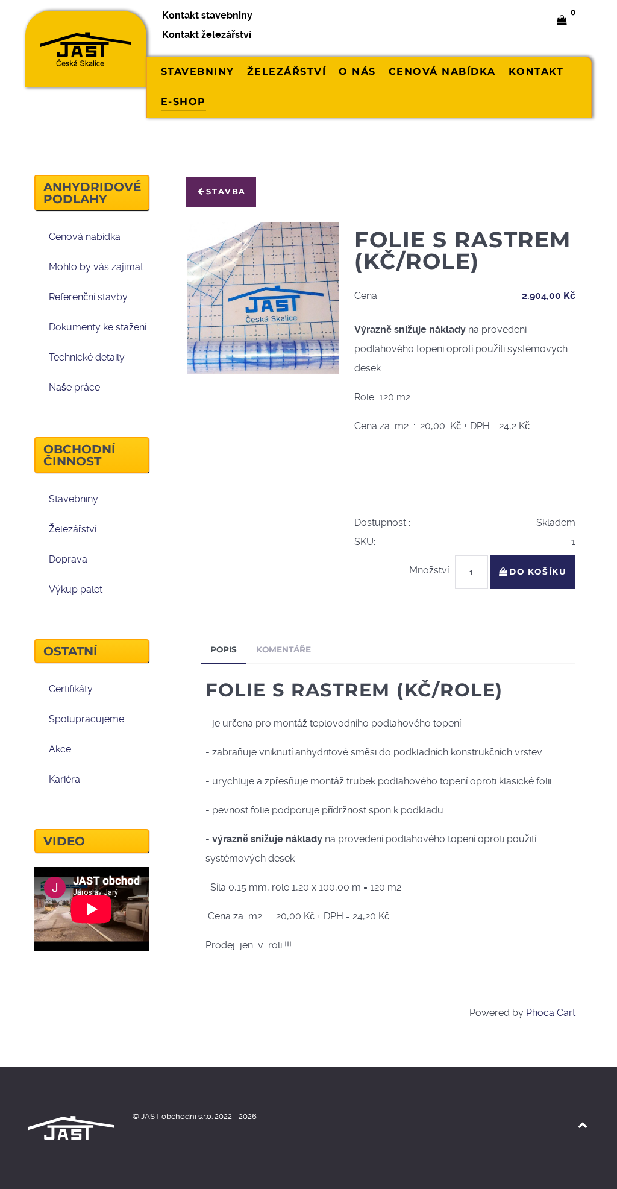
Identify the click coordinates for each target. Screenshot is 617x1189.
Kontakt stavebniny (207, 15)
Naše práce (74, 387)
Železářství (72, 529)
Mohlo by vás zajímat (96, 267)
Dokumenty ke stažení (97, 327)
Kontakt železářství (206, 34)
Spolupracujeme (86, 719)
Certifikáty (71, 689)
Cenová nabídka (85, 236)
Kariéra (64, 779)
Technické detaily (87, 357)
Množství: (430, 570)
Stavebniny (73, 499)
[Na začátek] (582, 1125)
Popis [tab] (223, 649)
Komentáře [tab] (283, 649)
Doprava (68, 559)
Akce (60, 749)
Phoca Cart (550, 1012)
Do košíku (537, 571)
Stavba (226, 191)
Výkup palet (75, 589)
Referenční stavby (88, 297)
